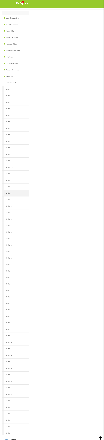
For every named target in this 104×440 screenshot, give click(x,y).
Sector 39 (9, 329)
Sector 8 (9, 135)
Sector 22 (9, 219)
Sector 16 (9, 180)
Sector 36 (9, 310)
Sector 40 (9, 336)
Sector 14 (9, 167)
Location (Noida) (11, 83)
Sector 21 (9, 213)
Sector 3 (9, 102)
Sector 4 (9, 109)
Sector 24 (9, 232)
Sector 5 (9, 115)
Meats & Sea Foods (12, 70)
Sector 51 (9, 407)
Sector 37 (9, 316)
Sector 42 (9, 349)
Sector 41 (9, 342)
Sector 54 (9, 427)
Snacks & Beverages (12, 50)
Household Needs (11, 37)
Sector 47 (9, 381)
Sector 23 (9, 225)
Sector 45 (9, 368)
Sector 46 (9, 375)
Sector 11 (9, 154)
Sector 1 (9, 89)
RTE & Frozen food (11, 63)
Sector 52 (9, 414)
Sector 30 (9, 271)
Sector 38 (9, 323)
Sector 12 (9, 161)
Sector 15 (9, 174)
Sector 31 (9, 277)
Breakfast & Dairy (11, 44)
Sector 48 (9, 388)
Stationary (9, 76)
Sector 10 (9, 148)
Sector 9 (9, 141)
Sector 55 (9, 433)
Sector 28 (9, 258)
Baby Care (9, 57)
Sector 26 (9, 245)
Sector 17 (9, 187)
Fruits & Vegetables (12, 18)
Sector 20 (9, 206)
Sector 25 (9, 238)
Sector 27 (9, 251)
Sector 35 (9, 303)
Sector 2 (9, 96)
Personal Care (10, 31)
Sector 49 (9, 394)
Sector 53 (9, 420)
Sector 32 (9, 284)
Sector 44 (9, 362)
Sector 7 (9, 128)
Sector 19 (9, 200)
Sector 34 (9, 297)
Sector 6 (9, 122)
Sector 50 (9, 401)
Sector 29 (9, 264)
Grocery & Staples (11, 24)
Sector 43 (9, 355)
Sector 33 (9, 290)
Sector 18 (9, 193)
